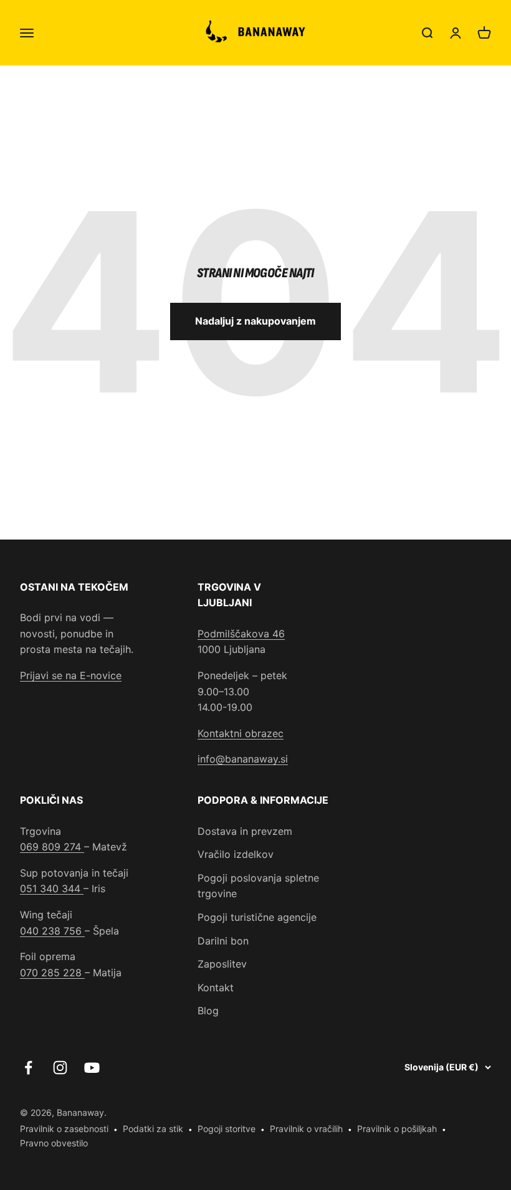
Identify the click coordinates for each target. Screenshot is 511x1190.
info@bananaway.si (243, 759)
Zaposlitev (222, 964)
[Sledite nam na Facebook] (28, 1067)
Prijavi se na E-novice (71, 675)
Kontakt (216, 987)
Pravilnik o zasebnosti (64, 1128)
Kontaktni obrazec (241, 733)
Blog (208, 1010)
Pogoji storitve (227, 1128)
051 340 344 (52, 888)
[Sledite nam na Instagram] (60, 1067)
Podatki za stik (153, 1128)
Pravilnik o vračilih (306, 1128)
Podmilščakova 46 (241, 633)
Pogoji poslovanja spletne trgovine (258, 886)
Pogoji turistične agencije (257, 917)
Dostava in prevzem (245, 831)
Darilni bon (223, 941)
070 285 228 (52, 972)
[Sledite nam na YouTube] (92, 1067)
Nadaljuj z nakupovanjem (255, 321)
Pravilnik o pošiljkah (397, 1128)
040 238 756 (52, 931)
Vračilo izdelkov (236, 854)
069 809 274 (52, 846)
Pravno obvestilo (54, 1143)
